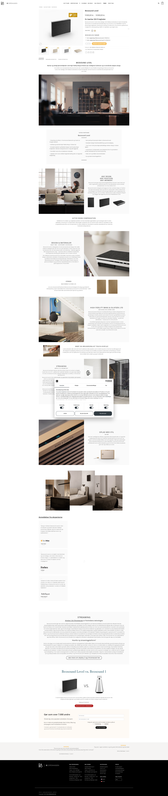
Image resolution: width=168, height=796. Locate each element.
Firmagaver (117, 773)
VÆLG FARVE (87, 30)
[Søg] (158, 3)
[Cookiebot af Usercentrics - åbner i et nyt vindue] (106, 381)
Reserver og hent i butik (99, 43)
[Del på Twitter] (88, 52)
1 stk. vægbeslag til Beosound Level (98, 38)
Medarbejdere (103, 770)
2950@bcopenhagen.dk (92, 771)
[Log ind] (166, 3)
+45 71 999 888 (76, 770)
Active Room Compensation (93, 49)
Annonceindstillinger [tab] (91, 385)
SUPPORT (55, 792)
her (48, 637)
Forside (40, 7)
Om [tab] (106, 385)
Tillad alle (103, 413)
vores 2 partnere (63, 391)
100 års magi (102, 773)
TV (79, 3)
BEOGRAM (90, 3)
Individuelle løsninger (119, 770)
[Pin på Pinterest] (93, 52)
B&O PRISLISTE (98, 3)
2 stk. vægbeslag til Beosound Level (98, 40)
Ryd (128, 28)
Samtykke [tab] (62, 385)
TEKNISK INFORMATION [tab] (63, 59)
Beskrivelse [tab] (41, 59)
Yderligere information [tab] (51, 59)
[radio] (92, 31)
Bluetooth (98, 47)
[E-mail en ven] (91, 52)
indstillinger (108, 396)
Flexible (101, 49)
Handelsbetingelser (119, 768)
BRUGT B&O (111, 3)
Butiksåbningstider (104, 766)
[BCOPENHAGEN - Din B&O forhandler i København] (9, 3)
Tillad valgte (84, 413)
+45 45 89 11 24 (91, 770)
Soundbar (84, 3)
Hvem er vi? (102, 768)
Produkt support (118, 766)
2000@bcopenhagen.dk (76, 771)
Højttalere (66, 3)
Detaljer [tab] (76, 385)
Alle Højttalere (47, 7)
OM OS (40, 792)
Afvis (65, 413)
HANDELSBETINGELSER (47, 792)
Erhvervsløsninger (119, 771)
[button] (162, 3)
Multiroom (54, 7)
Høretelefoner (74, 3)
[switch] (76, 408)
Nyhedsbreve (103, 771)
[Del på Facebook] (86, 52)
